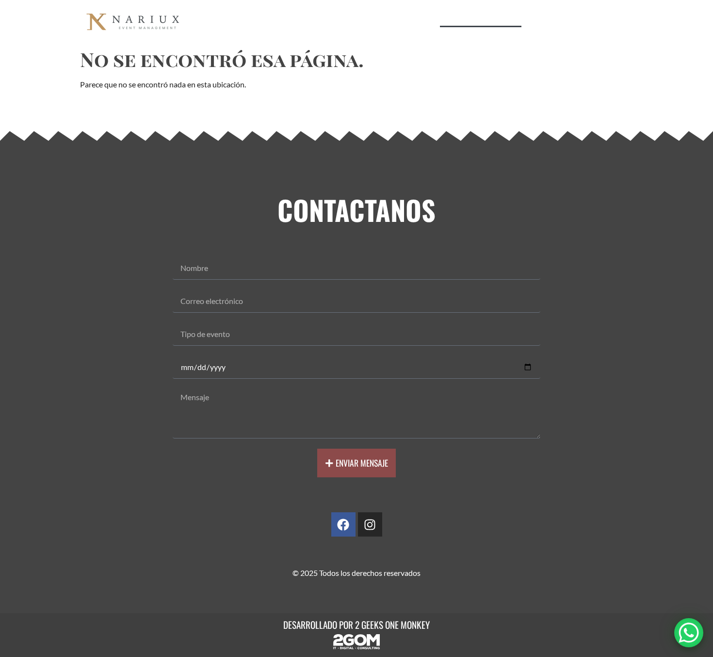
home (210, 16)
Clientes (310, 16)
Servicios (257, 16)
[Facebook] (343, 524)
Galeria (416, 16)
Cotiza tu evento (481, 16)
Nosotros (364, 16)
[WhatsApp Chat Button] (688, 632)
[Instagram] (370, 524)
